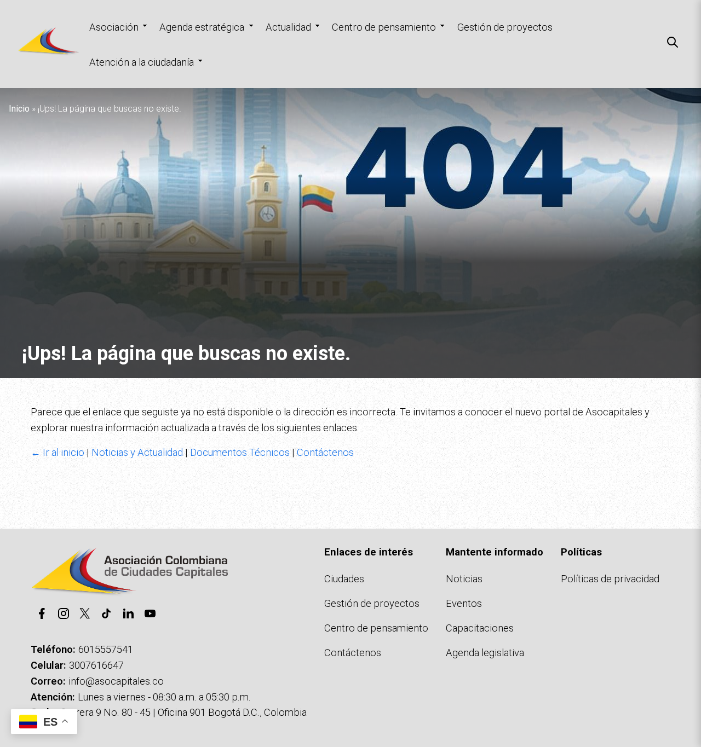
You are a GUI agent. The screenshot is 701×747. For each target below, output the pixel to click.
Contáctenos (325, 452)
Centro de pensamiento (384, 27)
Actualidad (288, 27)
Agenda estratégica (201, 27)
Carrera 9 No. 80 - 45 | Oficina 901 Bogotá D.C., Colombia (183, 712)
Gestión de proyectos (505, 27)
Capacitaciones (480, 628)
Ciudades (344, 578)
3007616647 (96, 665)
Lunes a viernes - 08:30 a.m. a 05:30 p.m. (164, 697)
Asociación (114, 27)
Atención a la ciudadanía (141, 62)
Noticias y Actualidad (137, 452)
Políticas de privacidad (610, 578)
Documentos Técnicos (240, 452)
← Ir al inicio (57, 452)
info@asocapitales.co (116, 681)
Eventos (464, 603)
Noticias (464, 578)
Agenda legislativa (485, 652)
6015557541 (105, 649)
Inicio (19, 108)
